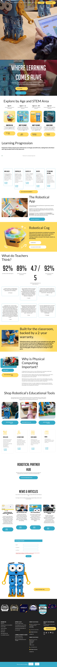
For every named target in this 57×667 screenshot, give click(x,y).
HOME (8, 2)
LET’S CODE (25, 2)
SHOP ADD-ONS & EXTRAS (46, 423)
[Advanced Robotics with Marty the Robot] (36, 116)
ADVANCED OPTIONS (34, 134)
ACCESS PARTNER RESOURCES (26, 477)
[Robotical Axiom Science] (49, 116)
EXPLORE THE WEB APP (35, 219)
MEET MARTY (21, 134)
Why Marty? (3, 631)
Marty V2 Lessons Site (19, 637)
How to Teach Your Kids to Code (22, 512)
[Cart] (36, 3)
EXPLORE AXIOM (48, 134)
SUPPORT (29, 2)
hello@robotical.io (33, 631)
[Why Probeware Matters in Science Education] (49, 508)
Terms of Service (4, 628)
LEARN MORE (6, 183)
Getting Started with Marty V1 (20, 628)
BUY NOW (19, 92)
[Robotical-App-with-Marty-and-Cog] (15, 207)
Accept (31, 663)
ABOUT (11, 2)
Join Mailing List (50, 628)
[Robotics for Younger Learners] (23, 116)
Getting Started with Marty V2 (20, 626)
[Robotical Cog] (9, 116)
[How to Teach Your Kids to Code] (22, 508)
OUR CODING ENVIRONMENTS (26, 191)
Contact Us (31, 634)
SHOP (33, 2)
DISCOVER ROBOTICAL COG (8, 375)
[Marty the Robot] (10, 410)
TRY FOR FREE (19, 88)
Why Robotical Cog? (4, 633)
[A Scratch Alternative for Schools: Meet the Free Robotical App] (8, 508)
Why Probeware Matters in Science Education (49, 513)
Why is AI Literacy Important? (35, 512)
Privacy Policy (3, 626)
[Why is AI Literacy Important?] (35, 508)
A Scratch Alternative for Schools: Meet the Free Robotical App (8, 513)
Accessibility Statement (5, 634)
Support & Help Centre (19, 623)
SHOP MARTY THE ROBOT (9, 423)
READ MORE (6, 529)
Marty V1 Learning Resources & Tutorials (20, 640)
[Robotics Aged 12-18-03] (10, 338)
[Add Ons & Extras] (47, 410)
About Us (2, 623)
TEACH (21, 2)
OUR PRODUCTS (16, 2)
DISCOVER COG (8, 133)
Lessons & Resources (19, 636)
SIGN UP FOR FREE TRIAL (40, 589)
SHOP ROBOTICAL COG (26, 422)
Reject (37, 663)
